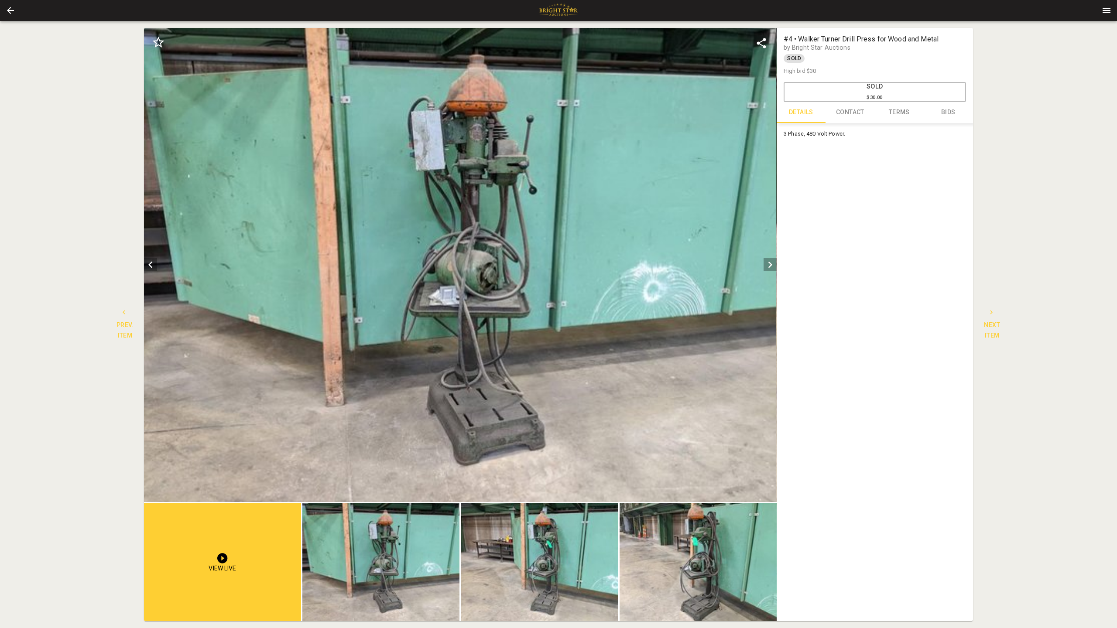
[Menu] (1106, 10)
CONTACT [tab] (850, 112)
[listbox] (460, 265)
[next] (770, 264)
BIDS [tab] (948, 112)
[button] (10, 10)
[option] (460, 265)
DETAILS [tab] (801, 112)
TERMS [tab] (899, 112)
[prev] (150, 264)
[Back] (10, 10)
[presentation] (558, 10)
